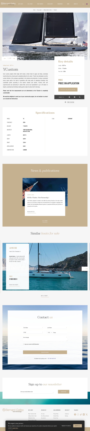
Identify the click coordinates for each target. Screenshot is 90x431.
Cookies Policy (56, 415)
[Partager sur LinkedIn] (74, 97)
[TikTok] (81, 414)
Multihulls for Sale (31, 418)
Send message (45, 352)
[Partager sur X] (79, 97)
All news (45, 220)
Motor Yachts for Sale (32, 413)
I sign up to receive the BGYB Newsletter (31, 344)
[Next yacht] (85, 266)
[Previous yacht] (5, 266)
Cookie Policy (15, 428)
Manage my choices (66, 425)
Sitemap (66, 415)
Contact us (67, 413)
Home (34, 10)
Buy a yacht (39, 10)
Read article (31, 211)
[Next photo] (14, 58)
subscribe (63, 391)
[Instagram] (78, 414)
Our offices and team (45, 415)
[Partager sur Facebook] (69, 97)
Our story (42, 413)
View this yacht (13, 284)
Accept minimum (10, 429)
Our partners (43, 418)
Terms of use (55, 418)
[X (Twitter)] (86, 414)
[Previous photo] (4, 58)
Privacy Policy (55, 413)
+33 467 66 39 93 (52, 358)
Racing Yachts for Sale (32, 420)
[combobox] (47, 332)
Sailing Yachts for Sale (47, 10)
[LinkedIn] (84, 414)
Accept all (77, 425)
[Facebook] (75, 414)
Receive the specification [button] (68, 89)
